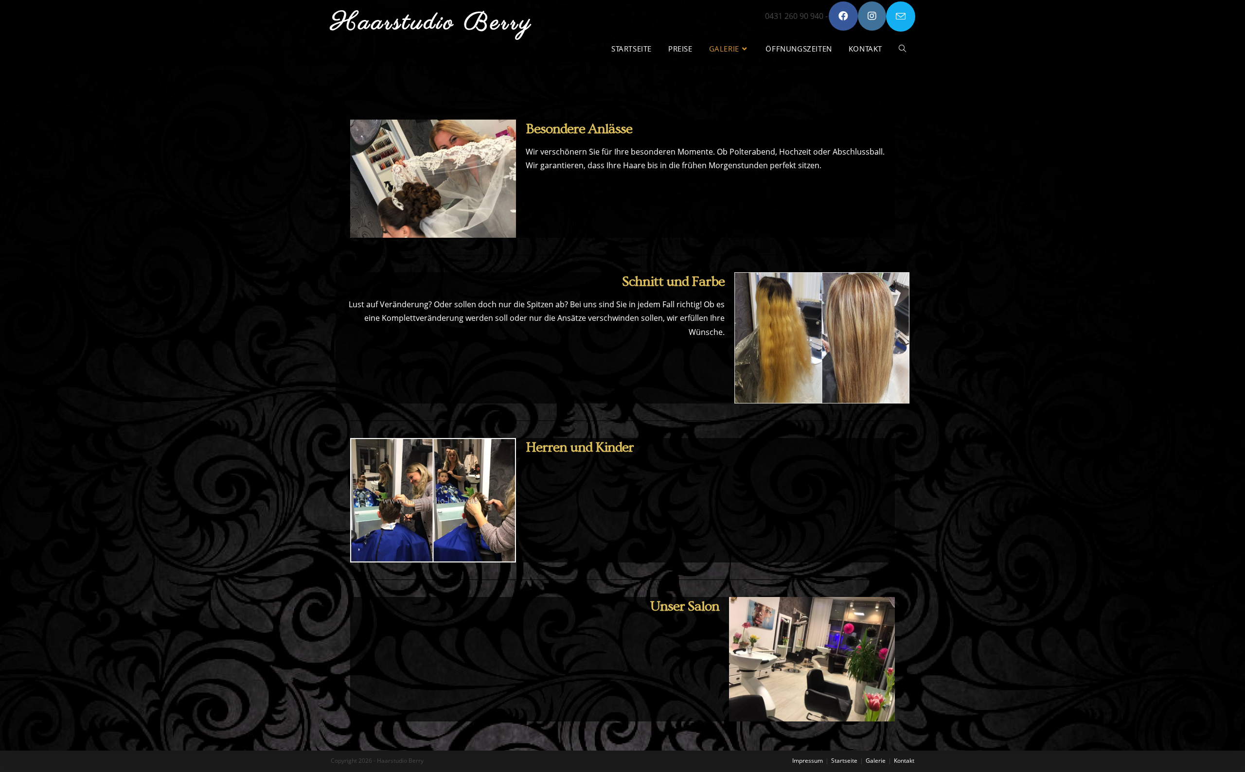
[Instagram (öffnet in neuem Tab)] (872, 16)
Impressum (807, 760)
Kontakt (904, 760)
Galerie (876, 760)
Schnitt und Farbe (673, 282)
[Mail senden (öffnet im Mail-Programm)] (900, 16)
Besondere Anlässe (579, 129)
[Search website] (902, 49)
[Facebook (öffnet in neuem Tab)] (843, 16)
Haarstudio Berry (432, 22)
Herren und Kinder (580, 447)
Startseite (844, 760)
